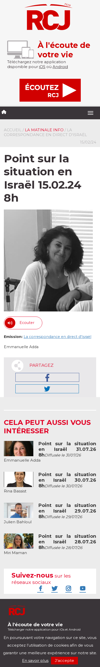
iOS (42, 66)
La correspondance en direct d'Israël (57, 336)
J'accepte (64, 660)
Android (60, 66)
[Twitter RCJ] (53, 588)
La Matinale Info (44, 129)
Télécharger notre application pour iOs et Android (44, 626)
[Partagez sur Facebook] (47, 377)
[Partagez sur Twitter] (47, 389)
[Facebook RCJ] (39, 588)
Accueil (13, 129)
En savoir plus (35, 660)
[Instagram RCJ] (68, 588)
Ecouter (26, 322)
